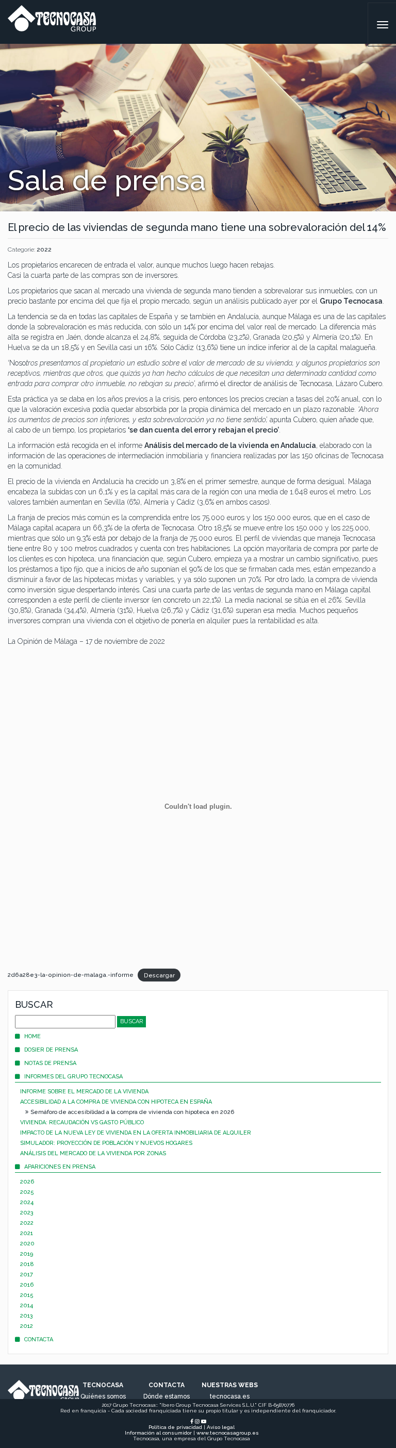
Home (32, 1036)
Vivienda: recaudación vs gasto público (82, 1122)
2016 (27, 1284)
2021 (26, 1233)
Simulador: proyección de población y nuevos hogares (106, 1143)
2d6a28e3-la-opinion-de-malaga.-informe (71, 974)
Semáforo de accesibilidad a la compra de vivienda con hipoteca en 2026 (132, 1112)
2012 (26, 1326)
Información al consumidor (158, 1433)
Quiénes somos (103, 1396)
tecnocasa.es (230, 1396)
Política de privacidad (175, 1427)
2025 (27, 1192)
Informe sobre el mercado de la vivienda (84, 1091)
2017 (26, 1274)
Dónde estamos (166, 1396)
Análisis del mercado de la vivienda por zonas (93, 1153)
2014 (26, 1305)
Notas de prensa (50, 1063)
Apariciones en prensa (59, 1166)
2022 (44, 249)
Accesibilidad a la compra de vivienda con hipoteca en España (116, 1102)
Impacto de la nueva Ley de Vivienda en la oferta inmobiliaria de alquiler (135, 1132)
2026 (27, 1181)
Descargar (159, 974)
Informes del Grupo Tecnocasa (73, 1076)
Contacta (38, 1339)
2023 (27, 1212)
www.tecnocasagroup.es (227, 1433)
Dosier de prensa (51, 1049)
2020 (27, 1243)
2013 (26, 1315)
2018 (27, 1264)
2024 (27, 1202)
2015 (27, 1295)
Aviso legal (221, 1427)
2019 (26, 1254)
